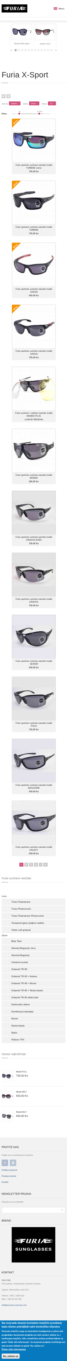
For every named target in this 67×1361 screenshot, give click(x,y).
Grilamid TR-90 (19, 969)
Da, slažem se (10, 1356)
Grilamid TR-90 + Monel (23, 983)
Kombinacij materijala (22, 1011)
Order (25, 104)
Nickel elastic (18, 1025)
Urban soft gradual (21, 930)
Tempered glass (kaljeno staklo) (27, 923)
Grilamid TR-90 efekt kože (24, 997)
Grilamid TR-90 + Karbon (24, 976)
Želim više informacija (14, 1349)
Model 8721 (21, 1072)
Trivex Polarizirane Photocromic (27, 915)
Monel (14, 1018)
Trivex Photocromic (21, 908)
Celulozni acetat (19, 962)
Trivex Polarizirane (20, 902)
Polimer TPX (17, 1039)
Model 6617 (21, 1112)
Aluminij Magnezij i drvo (23, 948)
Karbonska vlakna (20, 1004)
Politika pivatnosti (9, 1170)
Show (44, 104)
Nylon (14, 1032)
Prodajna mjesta (9, 1176)
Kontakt (5, 1182)
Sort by (5, 104)
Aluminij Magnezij (20, 955)
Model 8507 (21, 1092)
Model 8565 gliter (22, 44)
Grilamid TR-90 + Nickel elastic (27, 990)
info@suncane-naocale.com (14, 1305)
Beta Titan (16, 941)
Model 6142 (45, 44)
